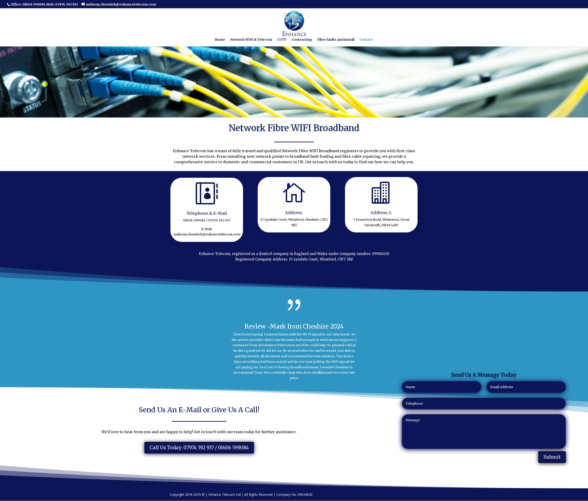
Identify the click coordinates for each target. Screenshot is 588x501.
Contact (366, 40)
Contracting (302, 40)
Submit (552, 457)
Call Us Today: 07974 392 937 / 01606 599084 (199, 447)
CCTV (282, 40)
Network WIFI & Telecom (251, 40)
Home (220, 40)
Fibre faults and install (335, 40)
